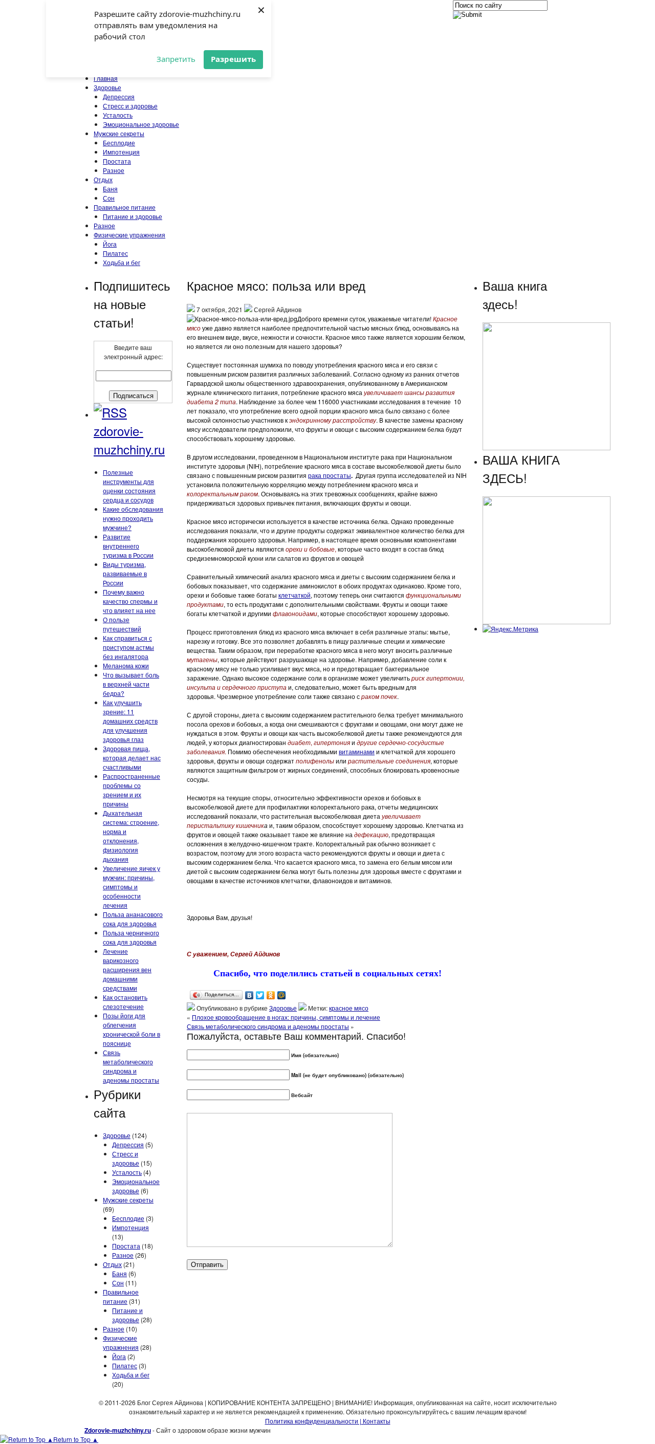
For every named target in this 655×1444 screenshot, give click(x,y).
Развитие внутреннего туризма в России (128, 545)
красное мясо (348, 1007)
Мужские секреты (119, 133)
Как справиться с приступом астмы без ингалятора (128, 647)
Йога (110, 243)
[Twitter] (260, 995)
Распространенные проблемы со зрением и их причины (131, 790)
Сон (109, 197)
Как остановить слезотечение (125, 1002)
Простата (117, 161)
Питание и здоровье (132, 216)
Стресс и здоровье (130, 105)
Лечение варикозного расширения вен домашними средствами (127, 969)
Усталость (118, 115)
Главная (106, 78)
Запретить (176, 59)
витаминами (357, 751)
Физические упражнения (129, 234)
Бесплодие (119, 142)
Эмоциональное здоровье (141, 124)
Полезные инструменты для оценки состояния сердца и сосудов (129, 486)
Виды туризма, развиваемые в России (125, 573)
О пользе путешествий (122, 624)
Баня (110, 188)
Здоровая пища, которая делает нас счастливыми (132, 757)
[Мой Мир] (281, 995)
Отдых (103, 179)
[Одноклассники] (271, 995)
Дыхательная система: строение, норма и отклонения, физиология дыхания (131, 835)
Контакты (375, 1420)
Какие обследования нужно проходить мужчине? (133, 518)
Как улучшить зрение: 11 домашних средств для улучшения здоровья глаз (130, 720)
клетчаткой (294, 594)
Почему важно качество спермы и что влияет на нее (130, 601)
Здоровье (107, 87)
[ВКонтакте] (249, 995)
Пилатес (115, 253)
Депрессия (119, 96)
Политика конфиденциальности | (313, 1420)
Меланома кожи (126, 665)
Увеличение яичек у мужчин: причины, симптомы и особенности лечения (131, 886)
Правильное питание (125, 207)
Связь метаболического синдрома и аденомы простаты (131, 1066)
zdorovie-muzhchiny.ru (129, 440)
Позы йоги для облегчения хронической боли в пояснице (131, 1029)
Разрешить (233, 59)
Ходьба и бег (121, 262)
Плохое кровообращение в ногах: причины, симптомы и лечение (286, 1017)
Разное (113, 170)
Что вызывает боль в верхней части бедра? (131, 683)
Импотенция (121, 151)
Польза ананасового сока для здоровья (133, 919)
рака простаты (329, 475)
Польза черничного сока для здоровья (131, 937)
